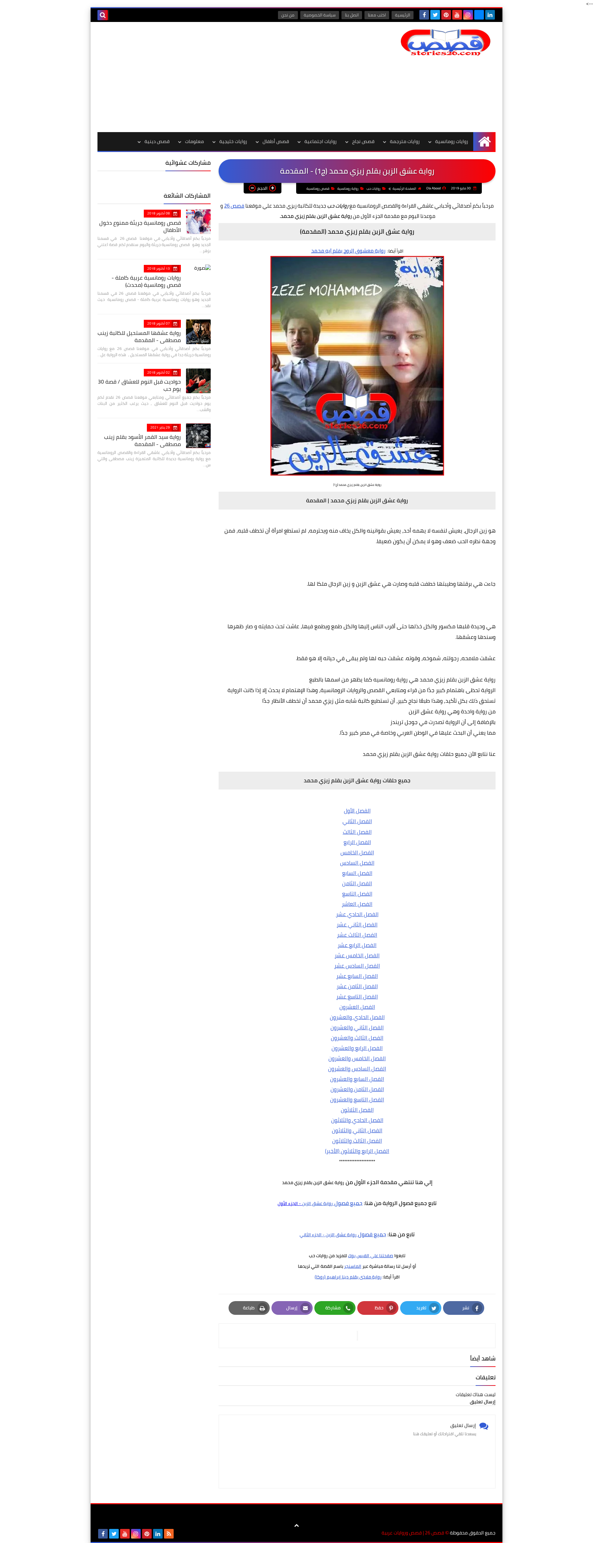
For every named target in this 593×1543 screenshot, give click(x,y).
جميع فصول (347, 1203)
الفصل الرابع (357, 842)
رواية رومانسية (348, 188)
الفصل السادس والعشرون (357, 1068)
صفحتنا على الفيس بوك (370, 1255)
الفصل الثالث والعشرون (357, 1037)
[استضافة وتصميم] (180, 1534)
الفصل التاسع (357, 893)
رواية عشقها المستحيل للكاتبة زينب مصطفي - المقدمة (139, 336)
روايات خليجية (233, 141)
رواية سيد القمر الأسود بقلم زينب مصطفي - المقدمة (142, 440)
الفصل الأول (357, 810)
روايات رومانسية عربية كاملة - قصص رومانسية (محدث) (146, 281)
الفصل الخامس (357, 852)
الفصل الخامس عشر (357, 955)
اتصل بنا (352, 15)
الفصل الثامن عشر (357, 986)
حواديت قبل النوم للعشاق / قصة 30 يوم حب (139, 385)
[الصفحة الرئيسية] (484, 141)
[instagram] (468, 15)
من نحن (287, 15)
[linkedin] (490, 15)
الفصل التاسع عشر (357, 996)
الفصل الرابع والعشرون (357, 1048)
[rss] (169, 1534)
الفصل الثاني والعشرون (357, 1027)
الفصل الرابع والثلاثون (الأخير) (357, 1151)
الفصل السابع (357, 873)
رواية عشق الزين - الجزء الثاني (328, 1234)
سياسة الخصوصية (320, 15)
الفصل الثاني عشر (357, 924)
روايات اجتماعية (320, 141)
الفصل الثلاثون (357, 1109)
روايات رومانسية (451, 141)
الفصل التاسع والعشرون (357, 1099)
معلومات (194, 141)
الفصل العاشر (357, 904)
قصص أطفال (276, 141)
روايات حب (374, 188)
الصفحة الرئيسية (404, 188)
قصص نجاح (363, 141)
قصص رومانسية (317, 188)
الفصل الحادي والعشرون (357, 1017)
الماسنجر (352, 1266)
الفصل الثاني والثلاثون (357, 1130)
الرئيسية (402, 15)
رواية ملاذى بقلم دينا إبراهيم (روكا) (348, 1277)
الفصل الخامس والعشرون (357, 1058)
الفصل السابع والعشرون (357, 1079)
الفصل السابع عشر (357, 976)
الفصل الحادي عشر (357, 914)
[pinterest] (446, 15)
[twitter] (435, 15)
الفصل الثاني (357, 821)
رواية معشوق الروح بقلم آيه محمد (348, 251)
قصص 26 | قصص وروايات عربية (413, 1532)
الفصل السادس (357, 862)
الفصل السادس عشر (357, 965)
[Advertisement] (222, 77)
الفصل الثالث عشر (357, 935)
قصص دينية (157, 141)
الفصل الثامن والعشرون (357, 1089)
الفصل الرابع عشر (357, 945)
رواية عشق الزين (317, 1203)
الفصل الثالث (357, 832)
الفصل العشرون (357, 1007)
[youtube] (457, 15)
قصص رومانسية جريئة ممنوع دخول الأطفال (140, 226)
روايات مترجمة (405, 141)
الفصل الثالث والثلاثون (357, 1140)
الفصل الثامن (357, 883)
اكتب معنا (377, 15)
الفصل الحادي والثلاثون (357, 1120)
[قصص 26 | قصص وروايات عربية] (446, 42)
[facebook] (424, 15)
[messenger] (479, 15)
